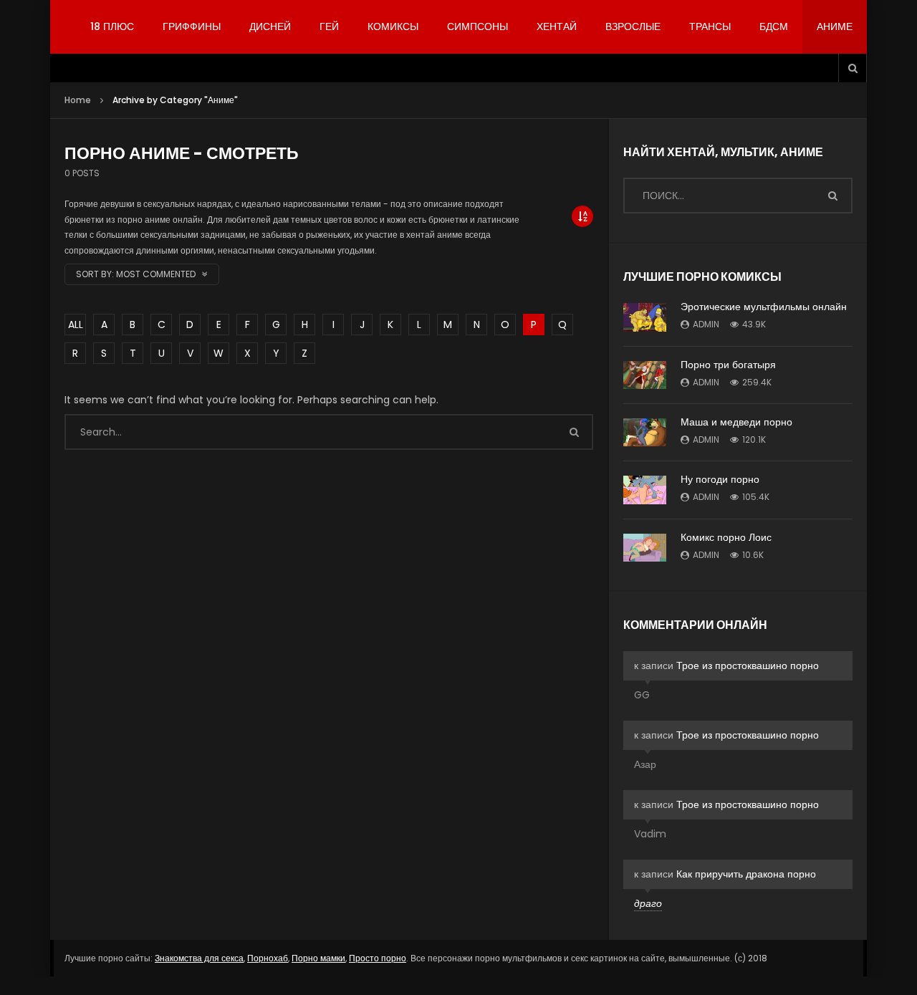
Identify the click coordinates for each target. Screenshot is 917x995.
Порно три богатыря (728, 364)
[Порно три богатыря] (644, 375)
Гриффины (192, 26)
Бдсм (773, 26)
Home (77, 100)
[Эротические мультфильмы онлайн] (644, 317)
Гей (329, 26)
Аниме (835, 26)
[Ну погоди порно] (644, 490)
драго (648, 903)
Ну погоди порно (720, 479)
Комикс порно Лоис (726, 537)
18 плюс (112, 26)
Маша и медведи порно (736, 422)
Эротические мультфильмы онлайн (764, 306)
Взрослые (633, 26)
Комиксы (393, 26)
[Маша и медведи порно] (644, 432)
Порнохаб (267, 958)
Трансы (710, 26)
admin (706, 324)
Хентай (557, 26)
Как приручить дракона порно (746, 874)
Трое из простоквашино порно (747, 665)
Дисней (270, 26)
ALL (75, 324)
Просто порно (377, 958)
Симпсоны (477, 26)
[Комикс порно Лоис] (644, 548)
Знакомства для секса (199, 958)
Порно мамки (318, 958)
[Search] (852, 68)
